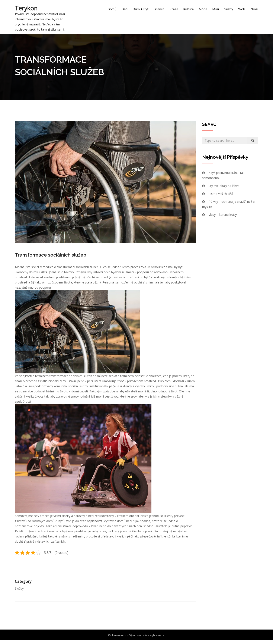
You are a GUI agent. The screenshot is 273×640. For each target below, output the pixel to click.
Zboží (254, 9)
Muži (215, 9)
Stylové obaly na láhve (224, 186)
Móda (203, 9)
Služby (228, 9)
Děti (125, 9)
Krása (174, 9)
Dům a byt (140, 9)
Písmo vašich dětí (221, 194)
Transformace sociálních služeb (50, 255)
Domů (111, 9)
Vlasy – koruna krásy (223, 215)
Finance (159, 9)
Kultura (188, 9)
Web (241, 9)
